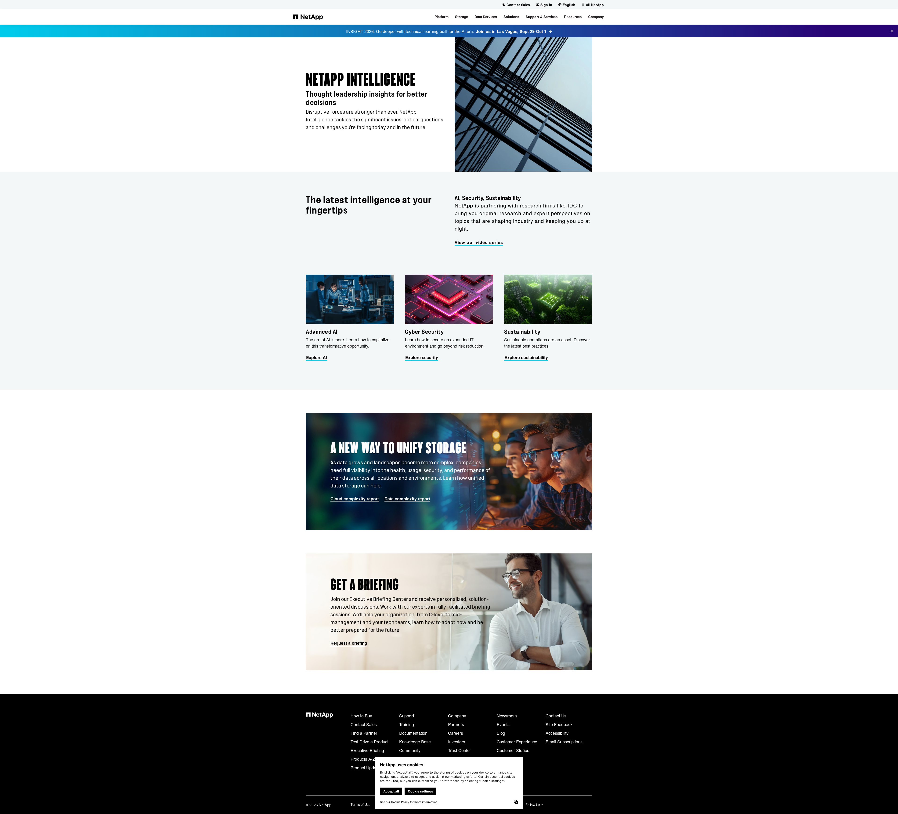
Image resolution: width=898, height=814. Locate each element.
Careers (455, 733)
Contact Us (556, 715)
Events (503, 724)
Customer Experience (517, 741)
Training (406, 724)
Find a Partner (364, 733)
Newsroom (507, 715)
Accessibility (557, 733)
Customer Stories (513, 750)
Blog (501, 733)
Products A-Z (363, 759)
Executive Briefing (367, 750)
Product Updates (366, 767)
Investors (456, 741)
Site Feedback (559, 724)
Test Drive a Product (369, 741)
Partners (456, 724)
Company (457, 715)
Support (406, 715)
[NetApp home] (308, 17)
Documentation (413, 733)
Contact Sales (364, 724)
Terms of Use (360, 804)
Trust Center (459, 750)
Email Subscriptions (564, 741)
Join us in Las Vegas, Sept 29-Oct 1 (511, 31)
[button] (441, 17)
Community (409, 750)
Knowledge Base (415, 741)
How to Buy (361, 715)
